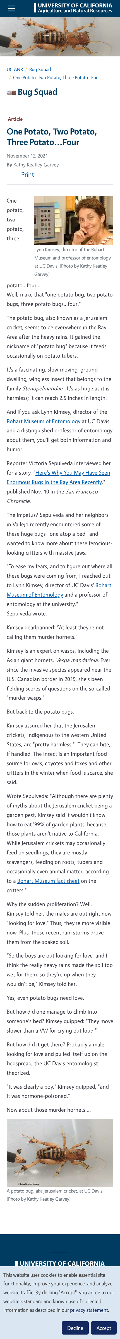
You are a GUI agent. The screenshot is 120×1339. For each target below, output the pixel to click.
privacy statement (89, 1309)
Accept (104, 1328)
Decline (75, 1328)
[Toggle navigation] (11, 8)
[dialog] (60, 1302)
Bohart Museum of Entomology (43, 421)
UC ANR (15, 69)
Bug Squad (40, 69)
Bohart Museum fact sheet (48, 880)
